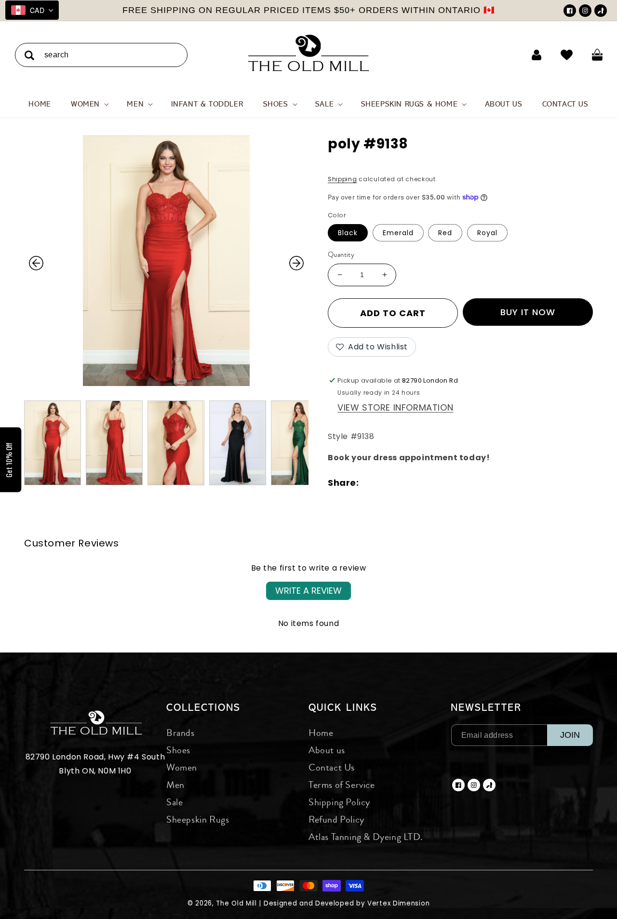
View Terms (366, 221)
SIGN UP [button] (377, 238)
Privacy (394, 221)
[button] (435, 69)
